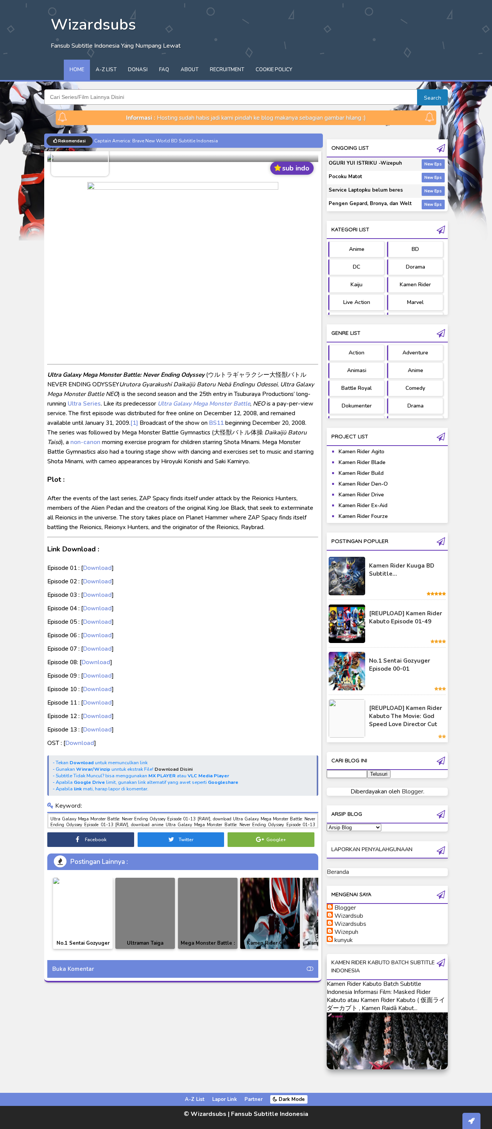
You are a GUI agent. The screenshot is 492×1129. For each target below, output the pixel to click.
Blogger (412, 791)
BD (415, 249)
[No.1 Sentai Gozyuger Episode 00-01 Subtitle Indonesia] (83, 881)
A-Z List (106, 69)
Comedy (415, 388)
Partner (253, 1099)
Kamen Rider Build (361, 473)
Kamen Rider (415, 284)
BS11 (216, 423)
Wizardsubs (350, 924)
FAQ (164, 69)
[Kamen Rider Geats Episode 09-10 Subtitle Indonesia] (270, 913)
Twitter (185, 840)
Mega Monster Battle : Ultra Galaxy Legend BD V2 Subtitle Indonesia (208, 949)
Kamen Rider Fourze (363, 516)
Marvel (415, 302)
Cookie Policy (274, 69)
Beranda (338, 872)
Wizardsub (348, 916)
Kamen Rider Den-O (363, 484)
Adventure (415, 352)
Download (97, 568)
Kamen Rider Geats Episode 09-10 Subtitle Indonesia (270, 949)
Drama (415, 405)
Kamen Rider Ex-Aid (363, 505)
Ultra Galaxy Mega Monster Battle (204, 403)
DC (356, 267)
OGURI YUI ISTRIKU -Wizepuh (365, 163)
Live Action (356, 302)
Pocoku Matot (345, 176)
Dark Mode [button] (291, 1099)
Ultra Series (84, 403)
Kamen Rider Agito (361, 451)
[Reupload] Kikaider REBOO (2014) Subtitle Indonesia (151, 140)
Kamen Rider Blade (362, 462)
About (189, 69)
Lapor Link (224, 1099)
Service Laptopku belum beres (366, 190)
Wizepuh (346, 932)
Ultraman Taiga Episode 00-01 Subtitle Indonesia (145, 949)
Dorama (415, 267)
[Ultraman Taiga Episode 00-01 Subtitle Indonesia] (145, 913)
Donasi (138, 69)
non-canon (85, 442)
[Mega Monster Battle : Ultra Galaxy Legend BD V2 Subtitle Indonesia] (208, 913)
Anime (356, 249)
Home (77, 69)
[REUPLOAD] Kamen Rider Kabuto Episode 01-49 (405, 617)
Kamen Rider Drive (361, 494)
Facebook (95, 840)
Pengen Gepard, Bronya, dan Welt (370, 203)
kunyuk (343, 940)
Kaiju (356, 284)
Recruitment (227, 69)
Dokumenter (357, 405)
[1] (134, 423)
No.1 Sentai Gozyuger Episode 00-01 (399, 665)
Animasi (356, 370)
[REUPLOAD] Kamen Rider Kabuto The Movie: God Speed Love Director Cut (405, 716)
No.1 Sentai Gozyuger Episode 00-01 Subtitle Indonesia (83, 949)
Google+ (275, 840)
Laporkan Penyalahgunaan (371, 849)
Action (356, 352)
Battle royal (356, 388)
